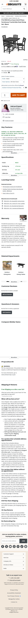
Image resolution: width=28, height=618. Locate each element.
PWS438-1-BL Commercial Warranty (14, 208)
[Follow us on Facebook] (2, 546)
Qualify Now (22, 66)
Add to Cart (18, 95)
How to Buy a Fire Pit (8, 193)
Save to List (6, 100)
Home (2, 16)
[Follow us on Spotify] (25, 546)
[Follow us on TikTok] (21, 546)
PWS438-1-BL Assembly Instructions (14, 201)
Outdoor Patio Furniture (21, 16)
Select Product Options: (7, 76)
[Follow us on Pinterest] (18, 546)
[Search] (24, 9)
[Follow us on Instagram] (14, 546)
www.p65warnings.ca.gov (8, 374)
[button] (14, 554)
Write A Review (7, 294)
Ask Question (7, 312)
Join (23, 541)
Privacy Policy (14, 590)
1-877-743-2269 (14, 1)
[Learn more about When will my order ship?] (9, 72)
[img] (14, 44)
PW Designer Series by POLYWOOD (12, 187)
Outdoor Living (9, 16)
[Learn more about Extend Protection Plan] (26, 87)
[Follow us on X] (6, 546)
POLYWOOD (4, 27)
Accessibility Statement (14, 593)
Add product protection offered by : (12, 85)
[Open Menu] (2, 4)
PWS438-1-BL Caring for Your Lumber (14, 203)
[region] (14, 45)
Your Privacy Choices (13, 596)
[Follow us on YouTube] (10, 546)
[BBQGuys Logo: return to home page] (13, 4)
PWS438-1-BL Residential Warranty (14, 206)
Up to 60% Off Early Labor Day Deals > (14, 13)
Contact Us (14, 602)
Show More (14, 153)
